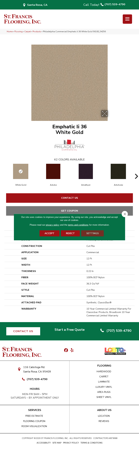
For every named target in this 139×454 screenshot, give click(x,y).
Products (37, 31)
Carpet (27, 31)
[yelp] (72, 350)
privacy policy (52, 225)
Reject (70, 233)
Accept (49, 233)
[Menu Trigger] (127, 19)
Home (10, 31)
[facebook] (66, 350)
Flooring (18, 31)
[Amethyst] (86, 171)
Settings (92, 233)
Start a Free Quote (70, 329)
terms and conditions (78, 225)
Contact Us (69, 198)
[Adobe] (53, 171)
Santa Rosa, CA (37, 5)
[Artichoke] (118, 171)
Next (136, 171)
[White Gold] (20, 171)
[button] (23, 331)
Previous (2, 171)
